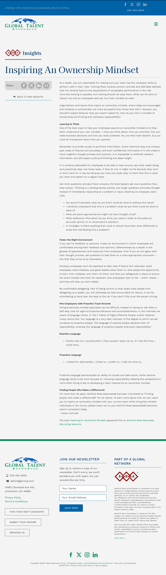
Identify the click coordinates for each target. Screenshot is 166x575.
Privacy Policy (13, 497)
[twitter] (132, 4)
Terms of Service (94, 565)
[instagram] (138, 4)
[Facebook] (24, 85)
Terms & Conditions (16, 501)
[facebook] (125, 4)
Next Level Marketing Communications (95, 563)
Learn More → (120, 538)
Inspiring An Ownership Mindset (88, 420)
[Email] (46, 85)
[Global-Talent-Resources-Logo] (24, 19)
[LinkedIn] (39, 85)
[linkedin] (145, 4)
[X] (31, 85)
